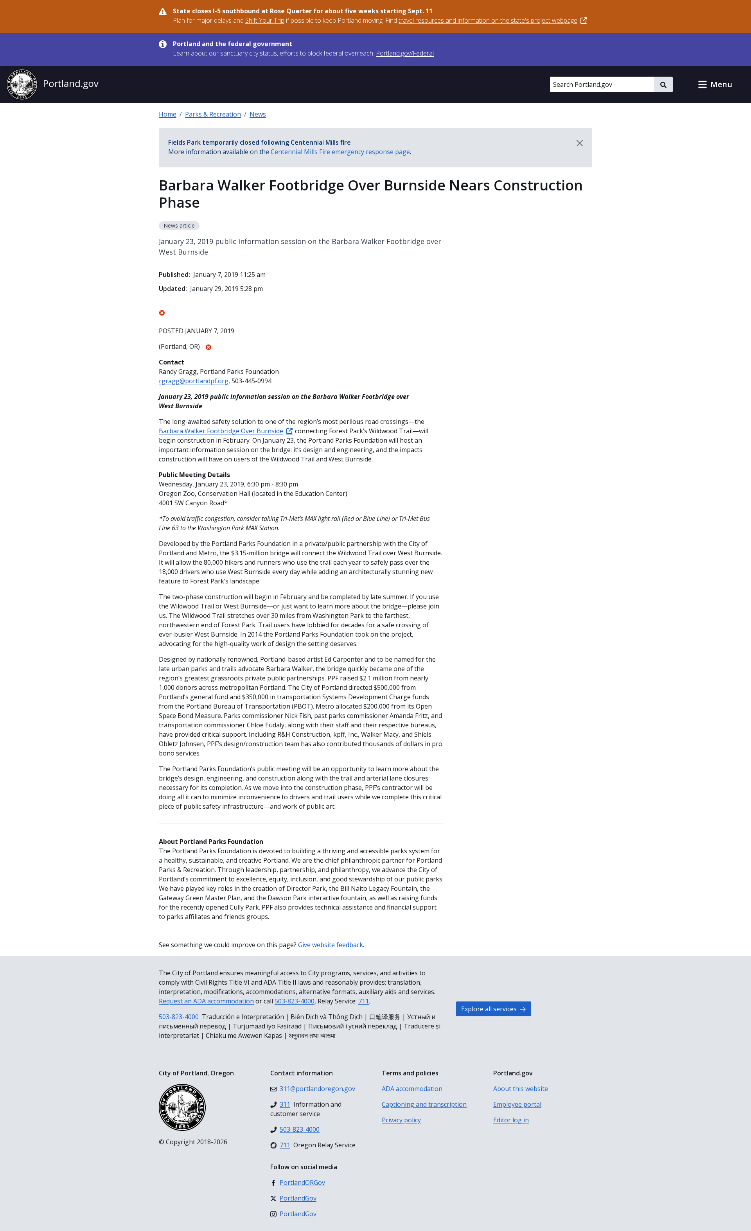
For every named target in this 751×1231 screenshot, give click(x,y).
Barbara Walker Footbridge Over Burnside (221, 431)
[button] (715, 84)
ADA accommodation (412, 1088)
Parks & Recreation (213, 114)
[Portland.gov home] (52, 84)
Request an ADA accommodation (206, 1001)
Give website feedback (330, 944)
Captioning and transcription (424, 1104)
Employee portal (517, 1104)
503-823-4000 (294, 1001)
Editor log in (511, 1120)
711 (363, 1001)
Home (167, 114)
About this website (520, 1088)
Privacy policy (401, 1120)
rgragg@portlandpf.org (193, 381)
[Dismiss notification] (579, 143)
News (258, 114)
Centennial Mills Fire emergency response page (340, 151)
